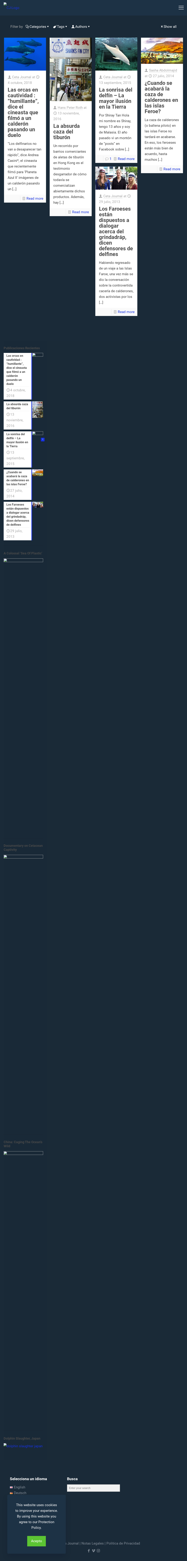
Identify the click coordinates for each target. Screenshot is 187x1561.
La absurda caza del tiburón (66, 131)
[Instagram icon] (98, 1551)
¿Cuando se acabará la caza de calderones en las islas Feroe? (161, 97)
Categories (38, 27)
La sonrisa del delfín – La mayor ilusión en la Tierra (115, 98)
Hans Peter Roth (70, 108)
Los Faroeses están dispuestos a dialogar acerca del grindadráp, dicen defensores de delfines (116, 231)
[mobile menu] (181, 8)
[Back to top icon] (169, 1553)
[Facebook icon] (89, 1551)
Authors (81, 27)
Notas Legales (92, 1543)
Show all (170, 27)
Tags (60, 27)
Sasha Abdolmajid (163, 70)
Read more (34, 198)
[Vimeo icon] (93, 1551)
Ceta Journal (21, 77)
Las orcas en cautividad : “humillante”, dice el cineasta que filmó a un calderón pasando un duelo (23, 112)
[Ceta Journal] (11, 7)
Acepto (36, 1541)
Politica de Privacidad (123, 1543)
